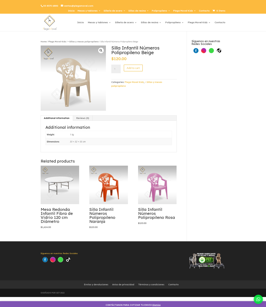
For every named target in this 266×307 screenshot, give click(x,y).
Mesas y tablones (88, 11)
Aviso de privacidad (123, 284)
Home (44, 41)
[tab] (56, 118)
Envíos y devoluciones (96, 284)
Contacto (204, 11)
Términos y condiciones (151, 284)
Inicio (71, 11)
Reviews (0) (82, 118)
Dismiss (156, 305)
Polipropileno (159, 11)
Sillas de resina (137, 11)
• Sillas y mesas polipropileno (83, 41)
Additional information (56, 118)
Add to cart (133, 68)
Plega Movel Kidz (183, 11)
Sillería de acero (113, 11)
